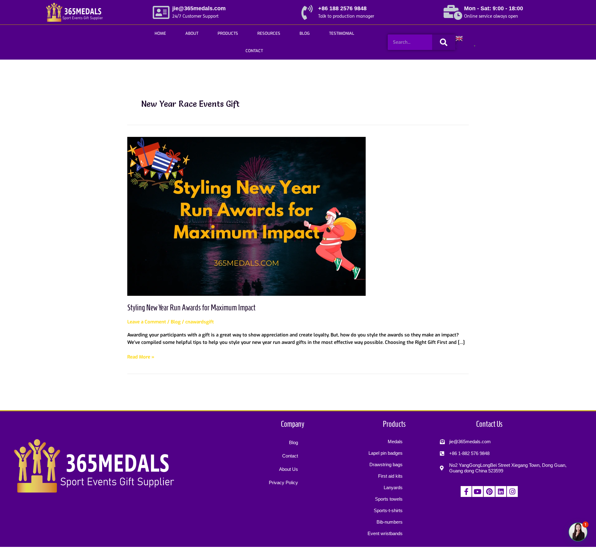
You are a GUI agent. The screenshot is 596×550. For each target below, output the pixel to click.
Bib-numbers (390, 522)
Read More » (140, 356)
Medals (395, 441)
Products (228, 33)
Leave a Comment (146, 322)
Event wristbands (385, 533)
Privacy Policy (283, 482)
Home (160, 33)
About (191, 33)
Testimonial (341, 33)
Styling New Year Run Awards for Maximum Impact (191, 307)
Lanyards (393, 487)
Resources (268, 33)
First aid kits (390, 476)
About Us (288, 469)
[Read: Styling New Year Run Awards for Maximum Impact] (246, 216)
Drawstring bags (386, 464)
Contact (254, 50)
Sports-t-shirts (388, 510)
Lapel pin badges (385, 453)
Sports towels (389, 499)
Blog (305, 33)
